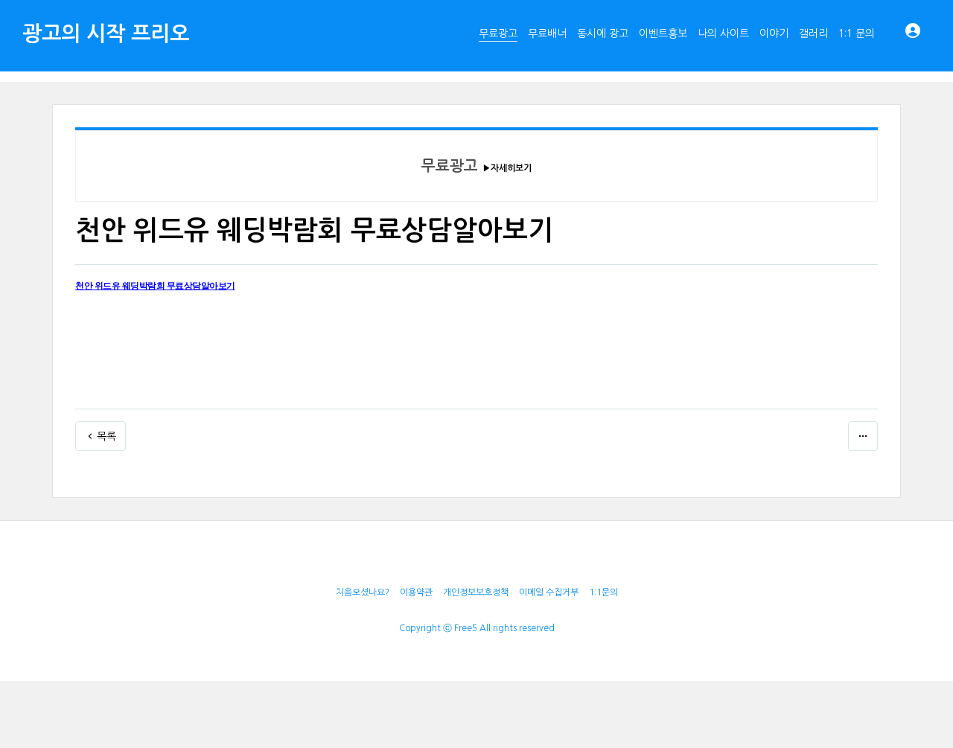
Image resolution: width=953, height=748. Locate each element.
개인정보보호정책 (476, 592)
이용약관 (416, 592)
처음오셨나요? (362, 592)
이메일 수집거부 (549, 592)
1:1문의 (603, 592)
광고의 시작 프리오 (105, 33)
